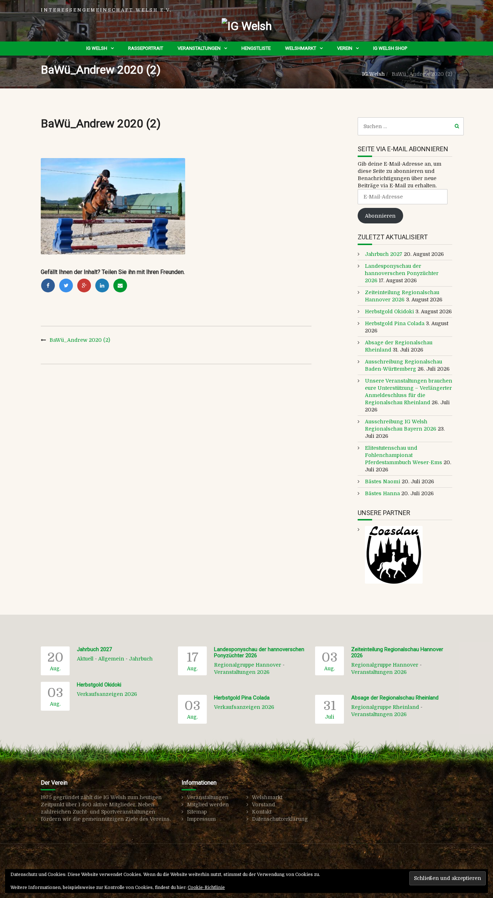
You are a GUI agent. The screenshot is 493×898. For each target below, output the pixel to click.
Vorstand (263, 804)
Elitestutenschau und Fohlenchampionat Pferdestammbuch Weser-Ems (403, 455)
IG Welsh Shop (390, 48)
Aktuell (85, 659)
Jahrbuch (141, 659)
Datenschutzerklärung (280, 819)
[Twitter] (66, 285)
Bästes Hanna (382, 493)
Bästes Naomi (382, 481)
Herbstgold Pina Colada (394, 323)
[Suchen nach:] (411, 126)
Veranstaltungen (199, 48)
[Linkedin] (102, 285)
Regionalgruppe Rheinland (385, 707)
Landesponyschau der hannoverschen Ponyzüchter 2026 (402, 273)
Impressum (201, 819)
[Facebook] (48, 285)
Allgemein (111, 659)
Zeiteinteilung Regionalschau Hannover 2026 (397, 652)
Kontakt (261, 812)
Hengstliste (256, 48)
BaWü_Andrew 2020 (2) (79, 340)
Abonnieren (380, 216)
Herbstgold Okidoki (389, 311)
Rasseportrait (145, 48)
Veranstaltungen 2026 (242, 672)
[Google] (84, 285)
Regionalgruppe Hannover (247, 665)
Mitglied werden (208, 804)
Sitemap (197, 812)
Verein (344, 48)
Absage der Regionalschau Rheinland (395, 697)
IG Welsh (96, 48)
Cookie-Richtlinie (206, 887)
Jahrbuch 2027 (383, 254)
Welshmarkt (300, 48)
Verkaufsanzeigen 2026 (107, 694)
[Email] (120, 285)
